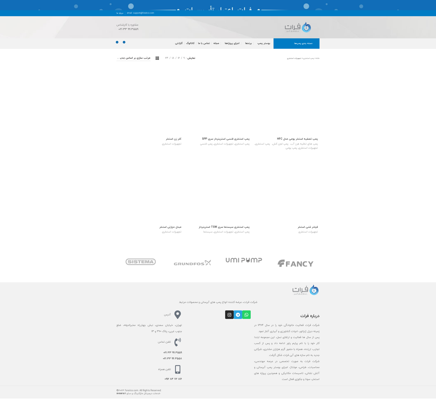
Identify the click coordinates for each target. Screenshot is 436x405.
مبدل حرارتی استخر (170, 227)
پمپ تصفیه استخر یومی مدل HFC (297, 139)
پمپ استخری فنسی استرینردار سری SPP (226, 139)
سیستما (208, 232)
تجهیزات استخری (308, 148)
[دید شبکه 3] (157, 58)
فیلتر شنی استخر (308, 227)
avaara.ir (121, 393)
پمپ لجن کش (280, 144)
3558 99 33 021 (172, 359)
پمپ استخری (308, 58)
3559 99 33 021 (172, 353)
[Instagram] (229, 314)
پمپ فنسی (206, 144)
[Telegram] (238, 314)
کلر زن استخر (173, 139)
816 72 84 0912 (173, 379)
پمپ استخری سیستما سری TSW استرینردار (224, 227)
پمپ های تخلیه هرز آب (304, 144)
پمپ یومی (291, 148)
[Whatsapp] (246, 314)
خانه (318, 58)
